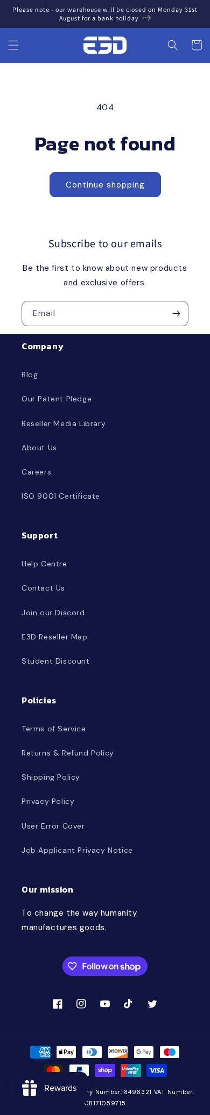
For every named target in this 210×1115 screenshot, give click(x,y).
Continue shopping (105, 184)
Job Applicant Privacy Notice (77, 850)
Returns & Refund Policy (68, 753)
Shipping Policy (51, 777)
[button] (13, 45)
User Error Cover (53, 826)
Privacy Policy (48, 801)
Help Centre (44, 564)
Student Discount (56, 661)
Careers (36, 472)
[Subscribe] (176, 313)
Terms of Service (54, 728)
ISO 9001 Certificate (61, 496)
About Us (39, 447)
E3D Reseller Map (55, 637)
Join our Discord (53, 612)
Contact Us (43, 588)
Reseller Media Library (64, 423)
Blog (30, 374)
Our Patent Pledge (57, 399)
